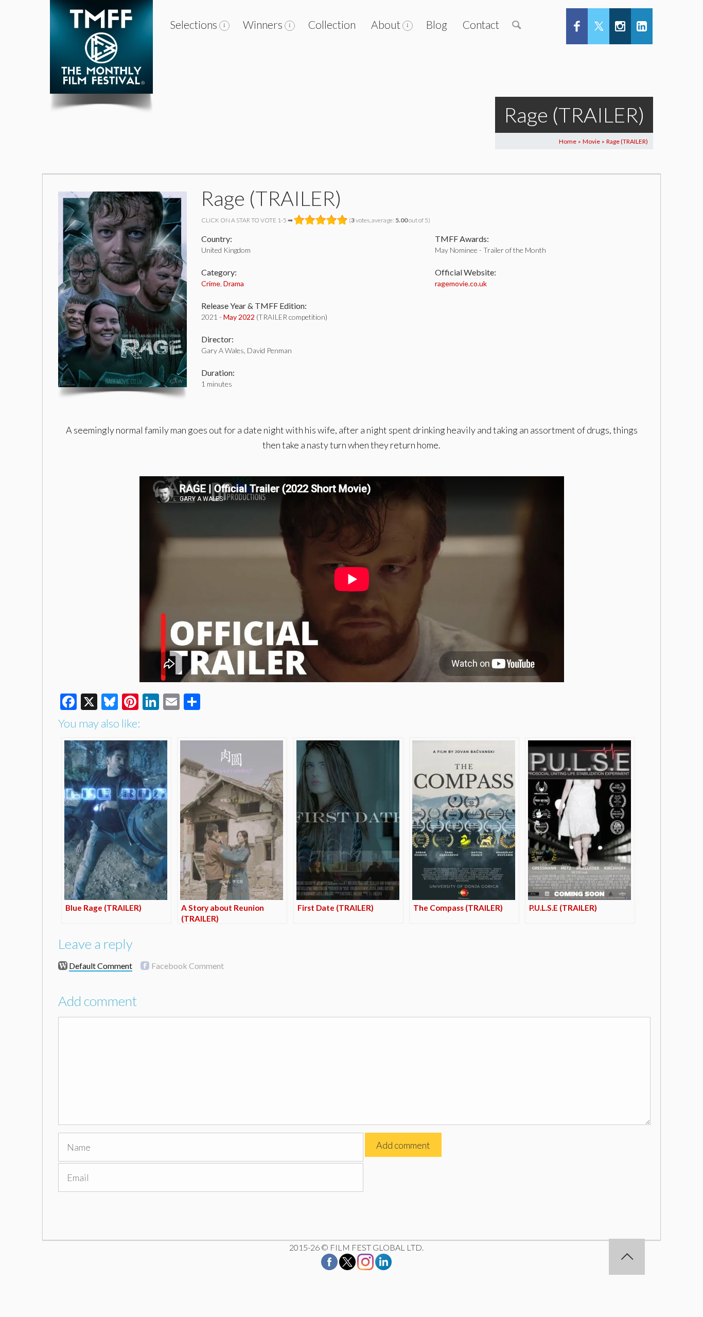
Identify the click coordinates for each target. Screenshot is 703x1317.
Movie (591, 141)
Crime (210, 283)
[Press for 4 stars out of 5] (331, 220)
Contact (481, 24)
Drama (233, 283)
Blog (436, 24)
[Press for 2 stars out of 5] (310, 220)
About (385, 24)
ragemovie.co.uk (461, 283)
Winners (263, 24)
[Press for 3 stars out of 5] (320, 220)
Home (567, 141)
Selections (193, 24)
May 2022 (239, 317)
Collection (332, 24)
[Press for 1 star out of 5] (299, 220)
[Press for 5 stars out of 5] (342, 220)
